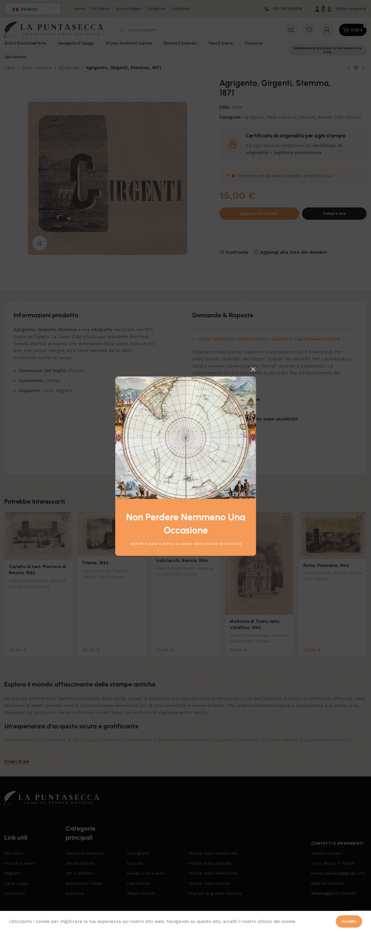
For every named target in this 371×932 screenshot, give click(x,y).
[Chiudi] (253, 369)
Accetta (349, 921)
